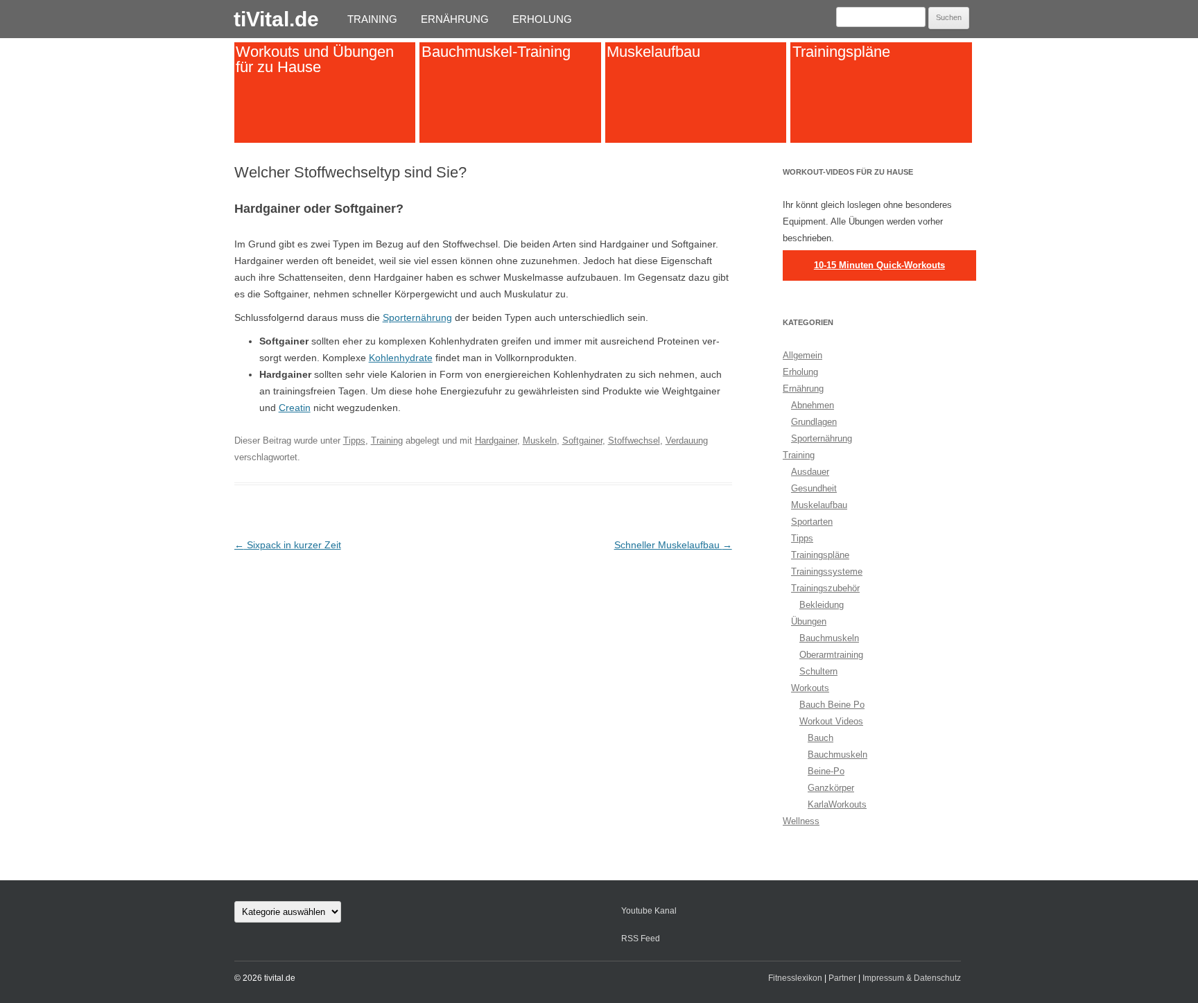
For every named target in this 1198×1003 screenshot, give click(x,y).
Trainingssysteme (826, 571)
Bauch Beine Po (832, 704)
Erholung (542, 19)
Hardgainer (496, 440)
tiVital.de (276, 19)
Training (372, 19)
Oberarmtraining (831, 654)
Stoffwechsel (634, 440)
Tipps (354, 440)
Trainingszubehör (825, 588)
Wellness (801, 821)
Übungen (808, 621)
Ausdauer (810, 471)
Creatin (295, 407)
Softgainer (582, 440)
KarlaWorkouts (837, 804)
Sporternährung (417, 317)
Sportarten (812, 521)
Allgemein (802, 355)
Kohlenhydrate (401, 357)
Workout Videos (831, 721)
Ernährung (455, 19)
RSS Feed (640, 938)
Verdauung (687, 440)
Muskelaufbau (653, 51)
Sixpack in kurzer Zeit (287, 544)
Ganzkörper (831, 788)
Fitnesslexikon (795, 978)
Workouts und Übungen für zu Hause (315, 59)
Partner (842, 978)
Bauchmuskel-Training (496, 51)
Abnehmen (812, 405)
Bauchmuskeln (829, 638)
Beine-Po (826, 771)
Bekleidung (821, 605)
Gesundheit (814, 488)
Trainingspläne (841, 51)
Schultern (818, 671)
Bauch (820, 738)
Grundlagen (814, 422)
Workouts (810, 688)
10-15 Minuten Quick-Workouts (879, 265)
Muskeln (540, 440)
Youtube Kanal (649, 911)
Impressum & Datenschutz (911, 978)
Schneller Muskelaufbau (673, 544)
